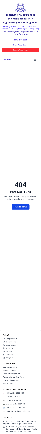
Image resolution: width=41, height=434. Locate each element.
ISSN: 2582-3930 (20, 40)
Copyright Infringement (11, 374)
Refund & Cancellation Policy (13, 377)
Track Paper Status (20, 45)
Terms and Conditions (11, 380)
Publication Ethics (9, 370)
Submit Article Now (20, 50)
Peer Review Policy (10, 367)
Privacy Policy (8, 383)
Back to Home (20, 207)
